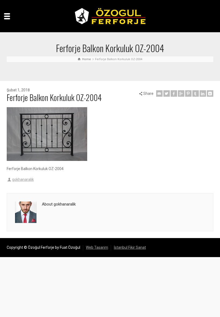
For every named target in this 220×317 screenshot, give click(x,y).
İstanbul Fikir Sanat (130, 247)
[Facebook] (174, 93)
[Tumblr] (195, 93)
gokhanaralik (23, 179)
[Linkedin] (203, 93)
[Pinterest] (188, 93)
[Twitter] (166, 93)
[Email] (159, 93)
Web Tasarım (97, 247)
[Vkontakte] (210, 93)
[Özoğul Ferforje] (110, 16)
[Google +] (181, 93)
